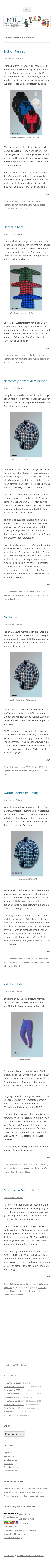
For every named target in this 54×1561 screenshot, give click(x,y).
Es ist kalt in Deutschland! (21, 1190)
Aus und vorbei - (11, 1492)
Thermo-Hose (24, 1171)
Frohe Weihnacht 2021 (14, 1408)
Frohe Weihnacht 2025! (14, 1386)
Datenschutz (9, 1555)
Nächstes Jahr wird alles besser (25, 381)
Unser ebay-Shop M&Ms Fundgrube (20, 1530)
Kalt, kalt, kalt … (14, 984)
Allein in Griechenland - (14, 1488)
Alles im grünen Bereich (33, 1495)
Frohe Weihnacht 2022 (14, 1404)
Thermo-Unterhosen (38, 1291)
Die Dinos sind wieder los (38, 1488)
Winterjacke (23, 208)
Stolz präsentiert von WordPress (30, 1555)
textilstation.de (10, 1470)
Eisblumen (11, 617)
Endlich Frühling (15, 51)
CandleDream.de (11, 1460)
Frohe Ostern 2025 (12, 1390)
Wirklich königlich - (12, 1495)
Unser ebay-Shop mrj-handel (16, 1534)
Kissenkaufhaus (11, 1467)
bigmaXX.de (9, 204)
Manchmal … (9, 1415)
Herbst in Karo (14, 227)
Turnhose (14, 599)
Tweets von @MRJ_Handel (15, 1365)
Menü (27, 9)
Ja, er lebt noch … (11, 1411)
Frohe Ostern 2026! (12, 1383)
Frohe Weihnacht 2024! (14, 1393)
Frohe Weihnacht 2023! (14, 1401)
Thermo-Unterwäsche (13, 1294)
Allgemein (8, 1287)
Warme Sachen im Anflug (21, 793)
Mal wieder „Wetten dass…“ (33, 1492)
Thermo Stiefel (40, 1168)
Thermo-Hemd (10, 208)
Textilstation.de (10, 1526)
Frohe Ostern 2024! (12, 1397)
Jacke (42, 204)
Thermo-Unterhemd (19, 1291)
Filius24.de (8, 1463)
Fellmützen (39, 962)
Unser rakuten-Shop (13, 1537)
